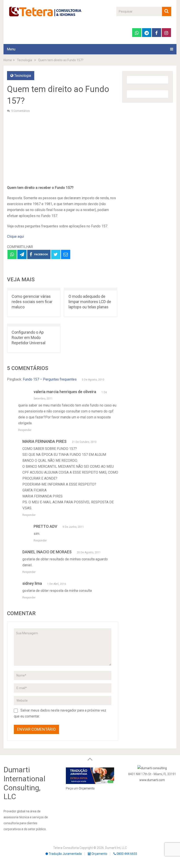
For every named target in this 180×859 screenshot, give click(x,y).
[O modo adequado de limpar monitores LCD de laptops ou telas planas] (90, 289)
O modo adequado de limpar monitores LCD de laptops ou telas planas (89, 301)
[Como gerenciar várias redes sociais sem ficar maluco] (33, 289)
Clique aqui (15, 236)
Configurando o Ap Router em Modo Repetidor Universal (28, 337)
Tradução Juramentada (65, 853)
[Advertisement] (62, 148)
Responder (24, 430)
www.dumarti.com (152, 780)
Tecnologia (22, 76)
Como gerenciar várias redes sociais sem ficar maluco (32, 301)
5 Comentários (20, 110)
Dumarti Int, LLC (116, 848)
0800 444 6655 (126, 853)
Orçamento (87, 788)
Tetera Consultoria (66, 848)
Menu (11, 49)
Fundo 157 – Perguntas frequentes (50, 379)
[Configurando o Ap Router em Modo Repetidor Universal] (33, 325)
